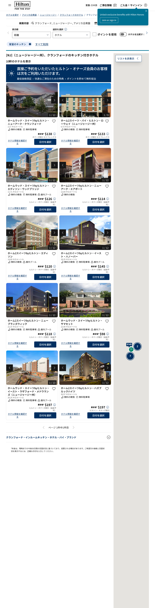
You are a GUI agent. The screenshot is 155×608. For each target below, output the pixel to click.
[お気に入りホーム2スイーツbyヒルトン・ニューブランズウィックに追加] (53, 321)
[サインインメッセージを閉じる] (146, 11)
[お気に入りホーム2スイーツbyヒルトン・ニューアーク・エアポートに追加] (107, 186)
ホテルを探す (12, 14)
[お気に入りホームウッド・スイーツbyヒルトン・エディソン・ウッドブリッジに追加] (53, 186)
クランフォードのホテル (71, 14)
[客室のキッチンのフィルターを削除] (29, 44)
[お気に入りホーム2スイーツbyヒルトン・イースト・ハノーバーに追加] (107, 253)
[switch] (123, 34)
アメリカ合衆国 (29, 14)
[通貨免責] (66, 29)
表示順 (15, 29)
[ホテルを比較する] (123, 34)
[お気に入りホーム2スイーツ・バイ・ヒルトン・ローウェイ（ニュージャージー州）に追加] (107, 121)
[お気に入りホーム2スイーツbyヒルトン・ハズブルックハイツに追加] (107, 388)
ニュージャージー (48, 14)
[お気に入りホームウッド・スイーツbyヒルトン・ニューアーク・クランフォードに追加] (53, 121)
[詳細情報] (54, 134)
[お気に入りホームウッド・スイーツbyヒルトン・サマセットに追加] (107, 321)
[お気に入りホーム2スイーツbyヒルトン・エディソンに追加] (53, 253)
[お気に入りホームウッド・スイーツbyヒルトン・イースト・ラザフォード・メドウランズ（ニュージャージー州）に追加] (53, 388)
